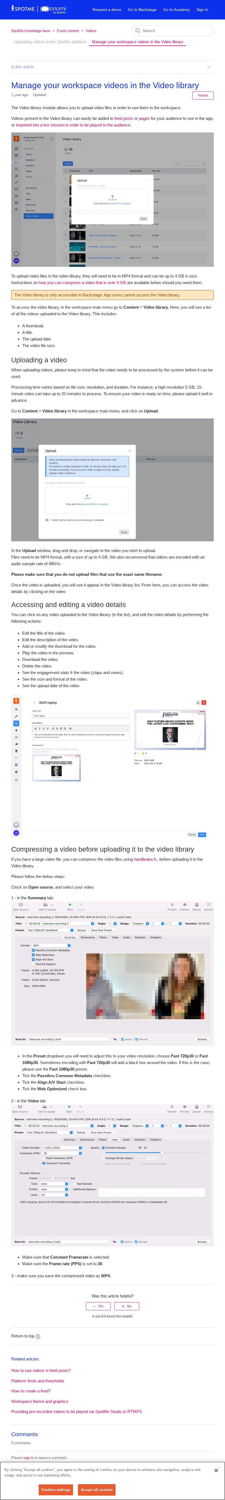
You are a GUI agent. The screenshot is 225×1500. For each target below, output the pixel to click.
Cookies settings (55, 1490)
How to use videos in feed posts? (41, 1370)
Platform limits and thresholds (37, 1380)
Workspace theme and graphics (39, 1401)
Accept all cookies (97, 1490)
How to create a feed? (30, 1391)
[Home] (39, 12)
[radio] (98, 1306)
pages (144, 118)
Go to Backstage (142, 9)
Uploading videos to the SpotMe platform (50, 41)
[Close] (216, 1470)
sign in (28, 1458)
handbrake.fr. (145, 859)
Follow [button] (203, 95)
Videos (91, 31)
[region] (112, 1481)
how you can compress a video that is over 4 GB (82, 282)
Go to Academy (176, 9)
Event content (68, 31)
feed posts (123, 118)
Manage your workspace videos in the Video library (137, 41)
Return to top (22, 1336)
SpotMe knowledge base (30, 31)
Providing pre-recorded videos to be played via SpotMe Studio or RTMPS (76, 1411)
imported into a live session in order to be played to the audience (73, 125)
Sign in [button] (202, 9)
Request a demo (106, 9)
